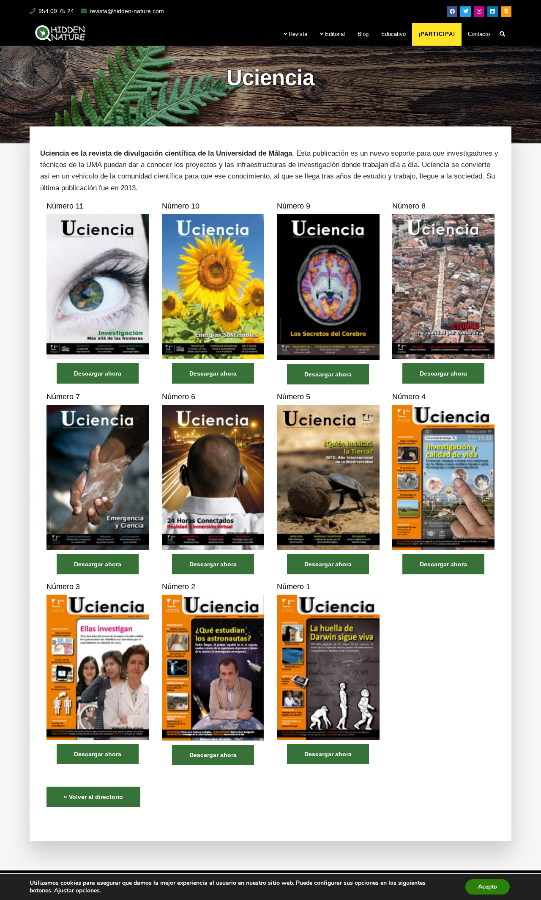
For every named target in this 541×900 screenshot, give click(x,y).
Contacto (479, 34)
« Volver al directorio (93, 796)
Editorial (334, 34)
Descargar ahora (97, 373)
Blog (363, 34)
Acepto (487, 887)
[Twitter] (465, 11)
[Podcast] (506, 11)
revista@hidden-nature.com (127, 11)
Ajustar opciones (77, 891)
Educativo (393, 34)
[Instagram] (479, 11)
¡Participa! (436, 34)
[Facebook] (452, 11)
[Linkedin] (492, 11)
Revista (297, 34)
